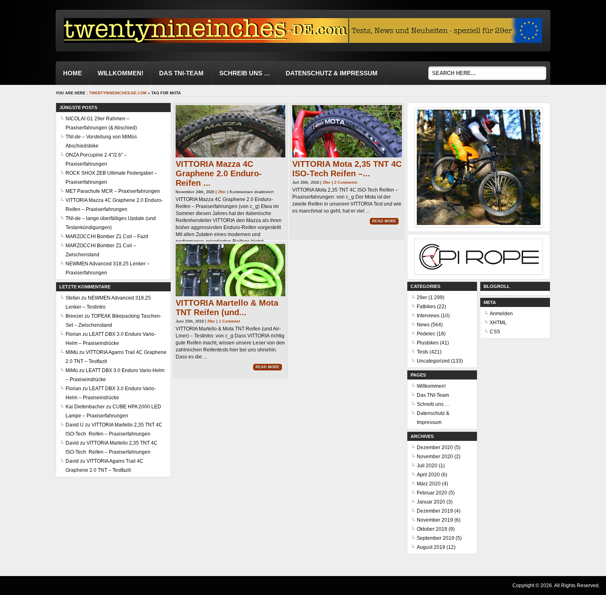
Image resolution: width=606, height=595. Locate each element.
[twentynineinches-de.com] (206, 40)
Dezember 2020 (435, 447)
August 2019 (431, 547)
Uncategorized (433, 361)
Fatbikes (426, 306)
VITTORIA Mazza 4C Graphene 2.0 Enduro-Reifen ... (219, 173)
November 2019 (435, 520)
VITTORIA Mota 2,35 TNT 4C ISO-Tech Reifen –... (347, 168)
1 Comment (229, 321)
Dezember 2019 (435, 511)
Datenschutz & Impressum (332, 73)
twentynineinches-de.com (118, 93)
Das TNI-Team (181, 73)
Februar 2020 (432, 493)
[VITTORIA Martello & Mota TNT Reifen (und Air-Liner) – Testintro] (230, 270)
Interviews (428, 316)
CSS (495, 332)
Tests (422, 352)
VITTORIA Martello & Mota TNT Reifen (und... (227, 307)
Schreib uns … (244, 73)
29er (222, 192)
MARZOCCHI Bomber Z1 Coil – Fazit (107, 236)
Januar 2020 (431, 502)
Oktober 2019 (432, 529)
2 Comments (345, 182)
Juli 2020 (427, 466)
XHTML (498, 323)
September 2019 (435, 538)
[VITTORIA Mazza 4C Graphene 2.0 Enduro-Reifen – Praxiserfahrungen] (230, 131)
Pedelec (426, 334)
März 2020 (429, 484)
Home (72, 73)
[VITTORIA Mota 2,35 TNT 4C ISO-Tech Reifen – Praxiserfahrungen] (347, 131)
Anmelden (501, 313)
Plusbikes (428, 343)
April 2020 (428, 475)
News (423, 325)
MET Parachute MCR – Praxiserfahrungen (113, 191)
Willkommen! (120, 73)
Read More (384, 221)
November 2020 (435, 456)
